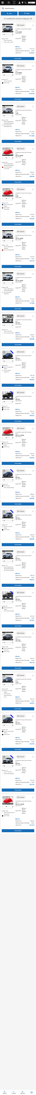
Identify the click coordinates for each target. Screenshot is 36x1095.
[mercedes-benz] (8, 2)
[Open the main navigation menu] (2, 2)
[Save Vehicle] (33, 25)
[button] (12, 34)
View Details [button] (18, 58)
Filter (28, 13)
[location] (22, 2)
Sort (10, 13)
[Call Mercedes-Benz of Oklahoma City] (25, 2)
